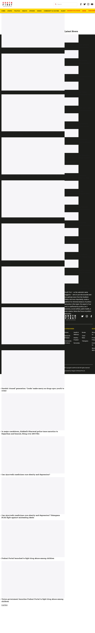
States (9, 11)
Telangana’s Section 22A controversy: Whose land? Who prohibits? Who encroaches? (77, 193)
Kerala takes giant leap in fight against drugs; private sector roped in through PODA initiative (31, 133)
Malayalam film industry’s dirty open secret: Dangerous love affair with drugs (30, 262)
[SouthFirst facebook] (80, 4)
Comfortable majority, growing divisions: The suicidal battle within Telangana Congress (79, 288)
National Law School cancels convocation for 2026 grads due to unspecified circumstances (78, 63)
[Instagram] (88, 4)
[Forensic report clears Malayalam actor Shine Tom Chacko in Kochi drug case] (33, 155)
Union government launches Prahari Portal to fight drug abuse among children (32, 600)
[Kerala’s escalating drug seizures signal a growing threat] (33, 285)
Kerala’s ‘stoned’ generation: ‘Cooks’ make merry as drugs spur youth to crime (32, 389)
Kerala (84, 332)
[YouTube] (92, 4)
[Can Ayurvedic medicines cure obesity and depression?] (33, 454)
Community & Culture (51, 11)
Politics (17, 11)
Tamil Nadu (83, 336)
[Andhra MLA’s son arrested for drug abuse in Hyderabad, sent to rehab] (33, 72)
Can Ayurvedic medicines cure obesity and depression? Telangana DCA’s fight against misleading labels (30, 516)
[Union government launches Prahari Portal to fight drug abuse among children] (33, 579)
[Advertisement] (79, 17)
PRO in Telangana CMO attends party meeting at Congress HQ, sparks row (77, 47)
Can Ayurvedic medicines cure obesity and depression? (25, 474)
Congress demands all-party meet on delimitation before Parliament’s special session (78, 110)
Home (3, 11)
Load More (4, 605)
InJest (63, 11)
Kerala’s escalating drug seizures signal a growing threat (26, 304)
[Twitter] (84, 4)
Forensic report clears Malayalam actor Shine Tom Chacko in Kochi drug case (31, 176)
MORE (84, 11)
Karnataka (77, 343)
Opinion (32, 11)
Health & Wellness (76, 333)
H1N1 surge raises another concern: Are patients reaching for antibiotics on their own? (79, 272)
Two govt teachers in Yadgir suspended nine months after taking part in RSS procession (79, 94)
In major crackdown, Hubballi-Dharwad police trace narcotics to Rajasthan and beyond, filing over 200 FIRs (29, 432)
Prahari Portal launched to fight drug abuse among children (27, 558)
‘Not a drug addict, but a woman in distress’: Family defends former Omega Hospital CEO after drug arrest (31, 219)
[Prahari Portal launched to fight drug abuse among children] (33, 538)
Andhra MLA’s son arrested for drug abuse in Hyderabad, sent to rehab (32, 91)
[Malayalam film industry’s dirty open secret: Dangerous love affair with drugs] (33, 242)
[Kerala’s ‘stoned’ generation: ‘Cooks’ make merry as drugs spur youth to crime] (33, 368)
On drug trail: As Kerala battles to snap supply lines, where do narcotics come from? (28, 346)
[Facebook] (91, 316)
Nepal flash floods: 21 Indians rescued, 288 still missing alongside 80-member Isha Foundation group (79, 142)
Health (24, 11)
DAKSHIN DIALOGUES (73, 10)
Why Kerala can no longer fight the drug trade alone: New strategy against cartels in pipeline (30, 49)
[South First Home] (7, 4)
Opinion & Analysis (67, 336)
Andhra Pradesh (76, 339)
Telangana (85, 341)
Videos (39, 11)
